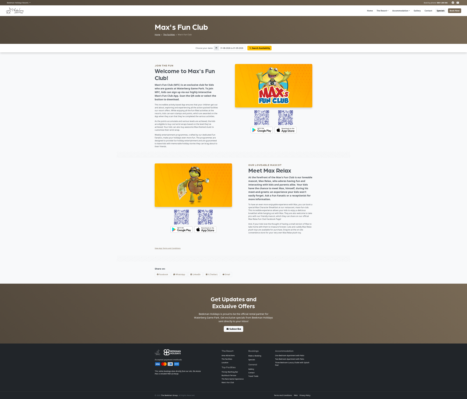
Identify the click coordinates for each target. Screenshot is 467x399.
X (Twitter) (212, 274)
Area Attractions (228, 355)
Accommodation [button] (400, 10)
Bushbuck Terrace (229, 375)
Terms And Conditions (283, 395)
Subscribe (235, 329)
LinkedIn (196, 274)
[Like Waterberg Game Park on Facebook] (452, 2)
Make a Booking (254, 356)
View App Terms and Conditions (168, 248)
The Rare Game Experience (233, 379)
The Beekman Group (169, 395)
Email (227, 274)
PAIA (296, 395)
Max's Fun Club (228, 382)
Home (370, 10)
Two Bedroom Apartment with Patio (289, 359)
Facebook (163, 274)
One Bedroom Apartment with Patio (289, 355)
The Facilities (169, 34)
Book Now (455, 10)
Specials (441, 10)
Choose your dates (204, 48)
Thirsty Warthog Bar (230, 372)
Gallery (417, 10)
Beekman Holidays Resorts (18, 3)
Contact (428, 10)
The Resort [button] (382, 10)
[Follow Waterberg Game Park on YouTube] (457, 2)
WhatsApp (180, 274)
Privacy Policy (305, 395)
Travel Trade (253, 376)
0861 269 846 (442, 3)
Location (225, 362)
